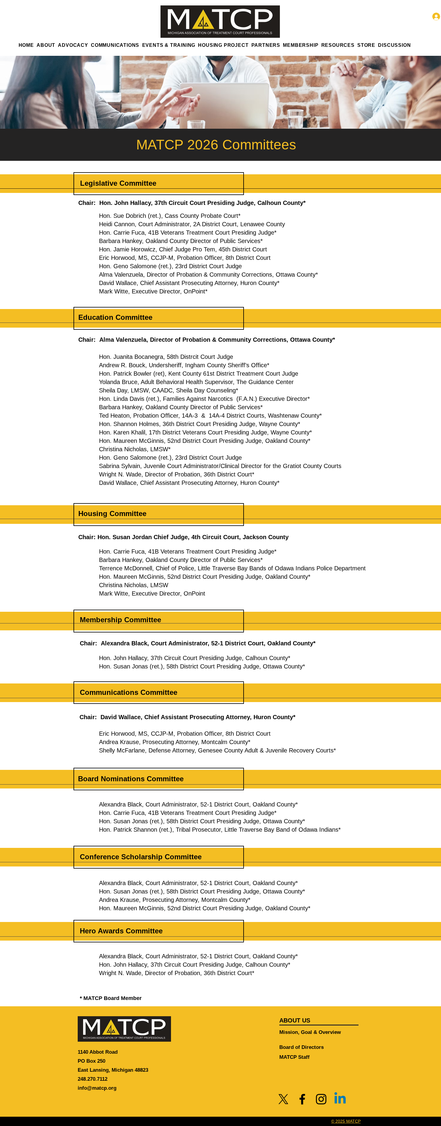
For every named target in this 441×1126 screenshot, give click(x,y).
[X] (283, 1099)
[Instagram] (321, 1099)
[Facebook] (302, 1099)
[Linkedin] (340, 1099)
